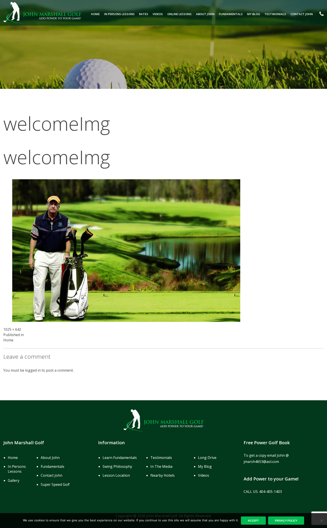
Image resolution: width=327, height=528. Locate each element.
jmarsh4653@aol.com (261, 461)
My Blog (253, 14)
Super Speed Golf (55, 484)
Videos (158, 14)
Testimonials (275, 14)
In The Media (161, 466)
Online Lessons (179, 14)
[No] (321, 520)
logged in (33, 370)
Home (95, 14)
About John (205, 14)
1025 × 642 (12, 329)
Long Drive (207, 457)
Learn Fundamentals (120, 457)
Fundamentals (231, 14)
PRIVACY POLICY (286, 520)
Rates (143, 14)
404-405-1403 (270, 491)
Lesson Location (116, 475)
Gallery (13, 480)
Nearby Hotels (162, 475)
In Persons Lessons (119, 14)
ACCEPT (253, 520)
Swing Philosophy (117, 466)
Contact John (302, 14)
